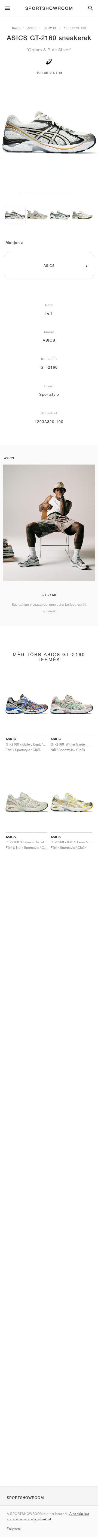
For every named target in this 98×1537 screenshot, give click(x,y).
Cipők (16, 27)
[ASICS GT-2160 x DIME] (82, 215)
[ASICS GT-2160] (15, 215)
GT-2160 (50, 27)
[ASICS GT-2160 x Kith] (60, 215)
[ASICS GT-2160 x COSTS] (37, 215)
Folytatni (14, 1529)
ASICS (31, 27)
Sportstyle (49, 394)
